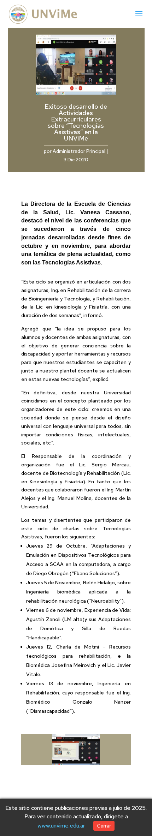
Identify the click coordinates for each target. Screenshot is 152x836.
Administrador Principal (79, 151)
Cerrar (104, 826)
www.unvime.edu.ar (61, 825)
